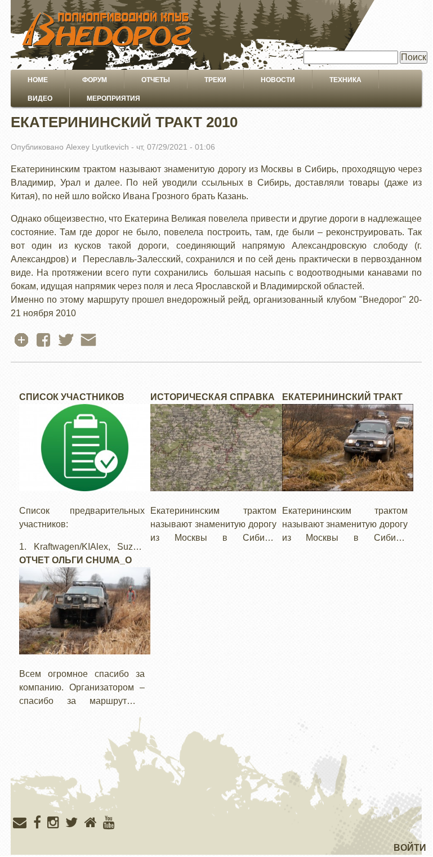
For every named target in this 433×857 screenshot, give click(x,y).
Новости (278, 80)
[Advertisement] (216, 784)
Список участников (71, 397)
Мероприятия (113, 98)
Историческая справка (212, 397)
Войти (410, 847)
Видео (40, 98)
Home (38, 80)
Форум (94, 80)
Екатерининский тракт (342, 397)
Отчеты (155, 80)
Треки (215, 80)
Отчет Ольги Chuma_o (75, 560)
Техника (345, 80)
